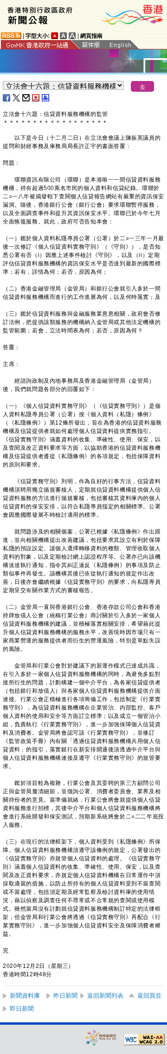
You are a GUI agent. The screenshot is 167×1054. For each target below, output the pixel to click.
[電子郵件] (26, 97)
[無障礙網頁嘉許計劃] (101, 1037)
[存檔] (36, 97)
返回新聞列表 (105, 995)
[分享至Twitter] (17, 97)
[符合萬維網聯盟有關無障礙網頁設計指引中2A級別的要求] (144, 1040)
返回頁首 (149, 995)
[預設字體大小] (54, 35)
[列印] (46, 97)
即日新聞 (22, 1008)
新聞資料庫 (25, 995)
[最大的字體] (72, 35)
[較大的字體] (63, 35)
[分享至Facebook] (7, 97)
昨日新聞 (65, 995)
